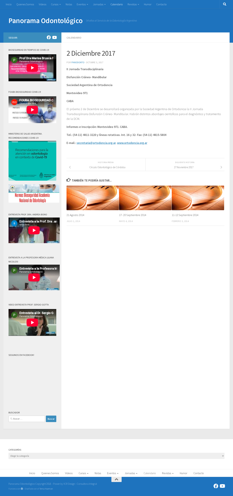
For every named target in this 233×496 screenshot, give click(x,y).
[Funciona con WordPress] (22, 489)
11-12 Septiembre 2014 (185, 215)
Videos (42, 4)
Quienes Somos (25, 4)
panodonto (77, 62)
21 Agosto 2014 (75, 215)
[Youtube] (54, 37)
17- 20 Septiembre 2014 (132, 215)
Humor (147, 4)
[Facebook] (49, 37)
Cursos (54, 4)
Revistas (132, 4)
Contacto (161, 4)
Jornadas (98, 4)
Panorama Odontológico (46, 20)
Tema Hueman (46, 488)
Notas (69, 4)
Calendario (117, 4)
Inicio (9, 4)
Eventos (81, 4)
